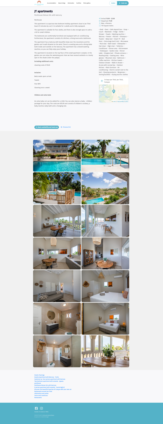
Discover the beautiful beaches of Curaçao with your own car (52, 389)
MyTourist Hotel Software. (48, 415)
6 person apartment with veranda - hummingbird (49, 387)
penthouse (37, 383)
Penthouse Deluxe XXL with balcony (45, 385)
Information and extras (41, 393)
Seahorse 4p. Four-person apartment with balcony (49, 379)
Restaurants (38, 397)
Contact (113, 3)
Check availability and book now (47, 127)
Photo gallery (86, 3)
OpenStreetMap (120, 101)
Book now (124, 3)
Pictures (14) (67, 127)
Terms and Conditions (41, 395)
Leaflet (114, 101)
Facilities (78, 3)
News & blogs (61, 3)
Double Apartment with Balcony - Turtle (46, 377)
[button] (113, 91)
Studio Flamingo (39, 375)
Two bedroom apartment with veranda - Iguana (48, 381)
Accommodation (51, 3)
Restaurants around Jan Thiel (43, 391)
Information (71, 3)
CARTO (126, 101)
